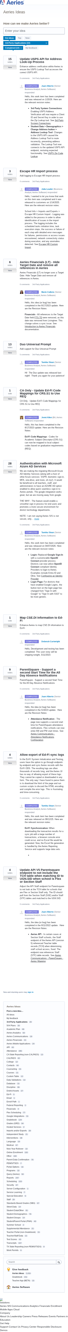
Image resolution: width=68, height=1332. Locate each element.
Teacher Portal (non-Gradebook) (21, 1232)
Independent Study (15, 1134)
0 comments (25, 78)
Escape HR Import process (39, 171)
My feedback (31, 48)
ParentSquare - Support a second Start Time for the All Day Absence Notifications (40, 672)
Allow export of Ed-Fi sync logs (42, 754)
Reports (10, 1178)
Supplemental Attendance (18, 1228)
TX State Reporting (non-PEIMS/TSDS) (24, 1247)
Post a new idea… (15, 1011)
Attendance (12, 1051)
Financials (11, 1109)
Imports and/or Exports (17, 1131)
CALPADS (11, 1058)
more (36, 519)
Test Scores (12, 1239)
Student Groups (14, 1218)
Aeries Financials (14, 1040)
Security (10, 1185)
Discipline (11, 1087)
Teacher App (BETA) (21, 1280)
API (8, 1047)
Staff (9, 1199)
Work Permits (12, 1250)
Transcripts (12, 1243)
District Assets (13, 1091)
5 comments (25, 355)
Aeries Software (21, 1287)
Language (11, 1141)
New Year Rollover (15, 1149)
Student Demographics (17, 1214)
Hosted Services (14, 1127)
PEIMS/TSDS (12, 1163)
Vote (10, 67)
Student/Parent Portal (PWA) (19, 1221)
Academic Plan (13, 1029)
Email (9, 1098)
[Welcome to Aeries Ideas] (34, 2)
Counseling (12, 1069)
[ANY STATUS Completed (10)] (13, 48)
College (10, 1062)
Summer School (14, 1225)
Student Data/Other (15, 1210)
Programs (11, 1170)
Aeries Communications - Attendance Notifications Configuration (43, 737)
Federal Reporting (15, 1105)
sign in (31, 992)
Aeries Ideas (18, 1273)
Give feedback (20, 1269)
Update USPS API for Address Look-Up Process (41, 60)
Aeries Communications (17, 1036)
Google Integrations (15, 1116)
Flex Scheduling (14, 1112)
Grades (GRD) (13, 1123)
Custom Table (13, 1076)
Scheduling (12, 1181)
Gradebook (12, 1120)
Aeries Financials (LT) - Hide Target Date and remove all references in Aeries (40, 265)
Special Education (15, 1196)
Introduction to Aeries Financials (40, 326)
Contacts (11, 1065)
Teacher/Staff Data (15, 1236)
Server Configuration (16, 1189)
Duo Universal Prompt (35, 344)
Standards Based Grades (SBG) (21, 1203)
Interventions (12, 1138)
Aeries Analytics (14, 1033)
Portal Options (13, 1167)
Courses (10, 1073)
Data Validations (14, 1080)
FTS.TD (38, 317)
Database (11, 1083)
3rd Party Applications (41, 78)
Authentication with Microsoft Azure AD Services (41, 465)
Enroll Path (12, 1102)
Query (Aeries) (13, 1174)
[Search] (58, 1262)
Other (9, 1156)
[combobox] (32, 1262)
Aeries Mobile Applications (18, 1044)
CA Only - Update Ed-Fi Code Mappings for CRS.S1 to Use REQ (40, 393)
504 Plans (11, 1025)
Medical (10, 1145)
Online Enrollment (15, 1152)
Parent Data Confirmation (18, 1160)
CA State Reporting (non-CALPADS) (23, 1054)
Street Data (12, 1207)
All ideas (10, 1015)
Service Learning (14, 1192)
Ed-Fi (9, 1094)
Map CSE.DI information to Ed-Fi (41, 619)
